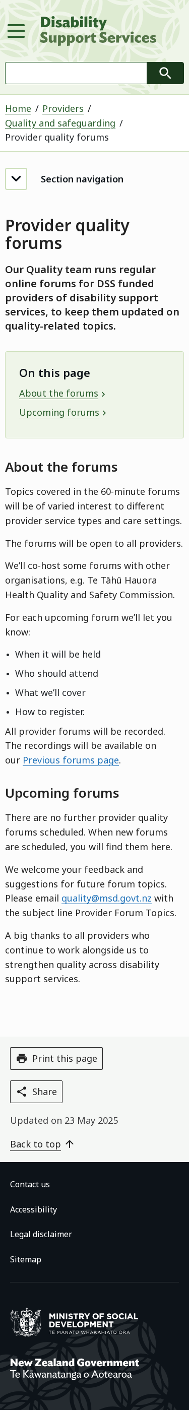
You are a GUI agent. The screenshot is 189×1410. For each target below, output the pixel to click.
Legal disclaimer (41, 1234)
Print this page (64, 1058)
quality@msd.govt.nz (106, 898)
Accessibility (33, 1208)
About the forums (58, 393)
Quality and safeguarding (60, 123)
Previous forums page (71, 760)
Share (44, 1091)
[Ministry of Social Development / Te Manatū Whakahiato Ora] (76, 1335)
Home (18, 108)
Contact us (30, 1184)
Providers (63, 108)
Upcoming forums (59, 412)
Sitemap (25, 1259)
